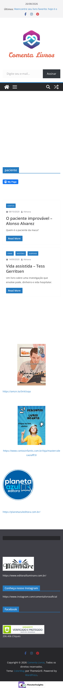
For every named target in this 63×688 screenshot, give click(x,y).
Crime (9, 253)
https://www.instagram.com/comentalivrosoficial (30, 596)
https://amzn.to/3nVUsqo (17, 391)
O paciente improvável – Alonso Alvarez (29, 220)
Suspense (33, 253)
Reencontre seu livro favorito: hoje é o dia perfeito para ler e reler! (35, 11)
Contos (10, 206)
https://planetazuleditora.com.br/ (21, 511)
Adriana (27, 211)
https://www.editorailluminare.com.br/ (24, 575)
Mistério (21, 253)
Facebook (11, 609)
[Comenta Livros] (7, 87)
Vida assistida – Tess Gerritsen (25, 268)
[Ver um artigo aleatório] (56, 87)
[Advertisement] (31, 124)
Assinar (51, 74)
